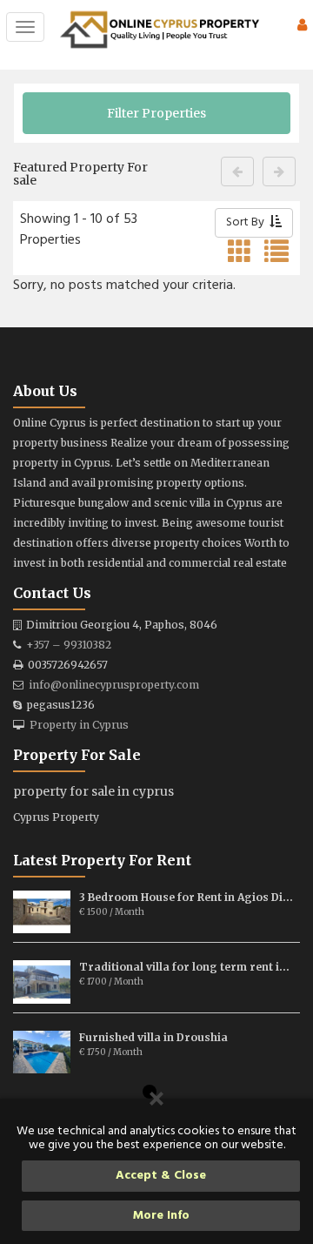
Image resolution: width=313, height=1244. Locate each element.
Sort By (248, 222)
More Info (161, 1216)
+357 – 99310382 (68, 644)
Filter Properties (156, 113)
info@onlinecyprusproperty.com (114, 684)
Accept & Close (161, 1176)
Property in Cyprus (79, 724)
